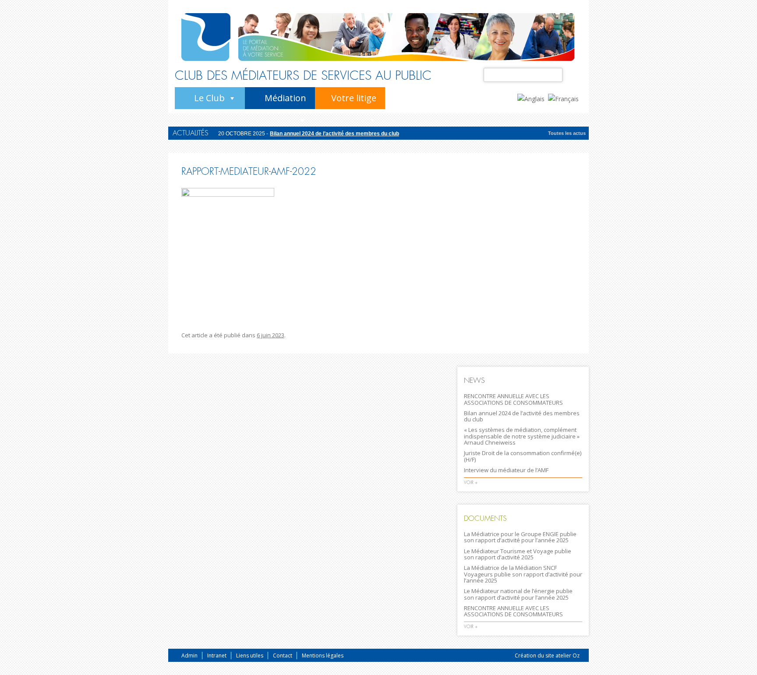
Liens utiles (249, 655)
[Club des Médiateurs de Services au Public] (205, 37)
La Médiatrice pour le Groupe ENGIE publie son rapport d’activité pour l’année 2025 (520, 537)
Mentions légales (322, 655)
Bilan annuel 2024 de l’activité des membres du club (334, 134)
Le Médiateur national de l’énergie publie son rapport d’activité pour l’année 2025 (518, 594)
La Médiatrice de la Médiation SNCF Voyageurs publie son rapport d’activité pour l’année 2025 (523, 574)
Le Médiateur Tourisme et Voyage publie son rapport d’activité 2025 (517, 554)
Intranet (216, 655)
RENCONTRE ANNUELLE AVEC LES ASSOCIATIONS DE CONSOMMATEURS (513, 399)
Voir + (471, 482)
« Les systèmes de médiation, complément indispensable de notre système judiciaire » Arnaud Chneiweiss (522, 436)
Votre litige (353, 98)
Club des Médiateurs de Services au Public (303, 76)
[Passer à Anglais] (532, 98)
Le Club (209, 98)
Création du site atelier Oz (547, 655)
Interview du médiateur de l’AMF (506, 470)
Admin (189, 655)
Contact (282, 655)
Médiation (285, 98)
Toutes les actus (567, 133)
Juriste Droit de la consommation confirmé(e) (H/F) (522, 456)
